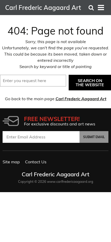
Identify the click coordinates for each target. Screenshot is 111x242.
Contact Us (35, 161)
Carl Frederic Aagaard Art (81, 98)
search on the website (90, 82)
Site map (11, 161)
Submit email (94, 137)
